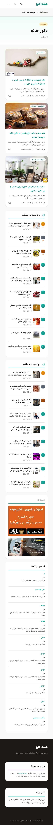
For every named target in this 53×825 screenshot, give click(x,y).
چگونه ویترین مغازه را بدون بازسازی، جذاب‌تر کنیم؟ (21, 401)
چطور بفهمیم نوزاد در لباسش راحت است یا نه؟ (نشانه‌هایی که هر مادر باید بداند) (20, 415)
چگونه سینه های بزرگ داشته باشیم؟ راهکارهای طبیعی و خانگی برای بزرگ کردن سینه (20, 279)
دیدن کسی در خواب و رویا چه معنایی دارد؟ (29, 724)
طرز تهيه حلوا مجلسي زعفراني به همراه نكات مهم (20, 306)
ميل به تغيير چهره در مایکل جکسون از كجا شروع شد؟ (27, 614)
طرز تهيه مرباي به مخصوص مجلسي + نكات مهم (21, 265)
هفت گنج (42, 747)
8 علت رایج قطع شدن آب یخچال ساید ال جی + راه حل (21, 428)
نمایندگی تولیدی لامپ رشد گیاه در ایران (20, 455)
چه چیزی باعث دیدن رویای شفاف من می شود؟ (28, 596)
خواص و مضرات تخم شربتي (21, 332)
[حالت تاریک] (14, 4)
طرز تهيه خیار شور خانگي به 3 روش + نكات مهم (20, 238)
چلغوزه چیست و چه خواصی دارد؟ (33, 580)
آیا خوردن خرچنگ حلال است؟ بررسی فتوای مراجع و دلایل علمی (27, 662)
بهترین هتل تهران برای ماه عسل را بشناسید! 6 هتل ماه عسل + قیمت (27, 710)
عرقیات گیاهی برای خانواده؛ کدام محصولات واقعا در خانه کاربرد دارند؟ (20, 483)
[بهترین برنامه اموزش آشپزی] (26, 521)
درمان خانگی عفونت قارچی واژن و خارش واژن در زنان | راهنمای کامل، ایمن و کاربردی (20, 225)
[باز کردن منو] (8, 4)
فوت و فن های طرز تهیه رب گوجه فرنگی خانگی (21, 320)
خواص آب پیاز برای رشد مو (35, 693)
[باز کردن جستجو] (21, 4)
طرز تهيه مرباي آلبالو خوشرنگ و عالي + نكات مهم (20, 293)
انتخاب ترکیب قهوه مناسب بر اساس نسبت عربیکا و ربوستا (20, 387)
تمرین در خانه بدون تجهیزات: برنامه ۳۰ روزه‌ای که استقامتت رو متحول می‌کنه (27, 630)
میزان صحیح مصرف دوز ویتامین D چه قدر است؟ (19, 347)
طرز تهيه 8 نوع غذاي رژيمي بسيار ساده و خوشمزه (21, 252)
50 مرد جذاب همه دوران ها (35, 644)
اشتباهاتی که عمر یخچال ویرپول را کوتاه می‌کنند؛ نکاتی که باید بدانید (20, 442)
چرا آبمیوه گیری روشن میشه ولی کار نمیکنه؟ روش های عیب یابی (20, 469)
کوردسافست (22, 773)
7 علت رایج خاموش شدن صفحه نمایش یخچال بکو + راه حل (20, 374)
